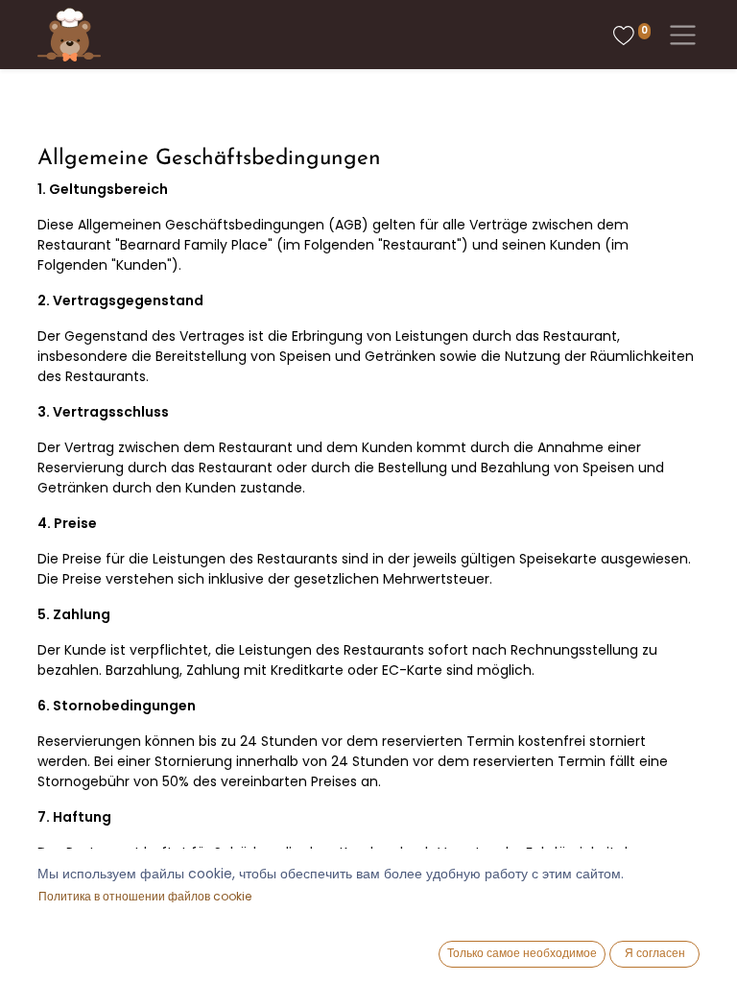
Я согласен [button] (655, 953)
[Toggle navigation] (679, 35)
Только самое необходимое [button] (522, 953)
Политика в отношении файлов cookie (144, 896)
